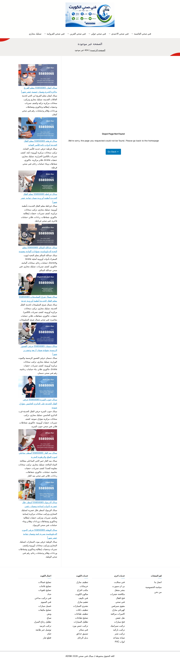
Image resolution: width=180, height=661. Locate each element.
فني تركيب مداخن (43, 598)
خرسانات (84, 586)
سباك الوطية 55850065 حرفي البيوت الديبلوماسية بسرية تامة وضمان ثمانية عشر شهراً (39, 534)
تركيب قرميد (45, 626)
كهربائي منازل (118, 610)
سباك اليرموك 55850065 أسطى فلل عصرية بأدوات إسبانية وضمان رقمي (39, 504)
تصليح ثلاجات (45, 586)
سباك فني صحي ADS (79, 656)
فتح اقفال (120, 598)
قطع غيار (47, 637)
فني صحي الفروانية (55, 33)
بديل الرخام (83, 637)
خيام (49, 633)
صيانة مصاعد (119, 637)
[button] (133, 34)
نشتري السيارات (80, 606)
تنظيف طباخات (81, 614)
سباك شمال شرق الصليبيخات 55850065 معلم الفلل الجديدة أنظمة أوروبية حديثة (38, 299)
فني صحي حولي (98, 33)
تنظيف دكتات (82, 610)
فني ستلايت (119, 582)
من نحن (158, 592)
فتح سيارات (119, 621)
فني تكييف (83, 598)
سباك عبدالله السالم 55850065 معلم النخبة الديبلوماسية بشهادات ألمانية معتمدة (38, 249)
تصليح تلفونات (44, 590)
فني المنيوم (46, 602)
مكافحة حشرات (117, 594)
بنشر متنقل (119, 590)
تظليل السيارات (81, 621)
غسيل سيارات (44, 606)
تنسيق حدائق (82, 633)
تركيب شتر (120, 633)
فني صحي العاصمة (142, 33)
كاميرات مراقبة (118, 614)
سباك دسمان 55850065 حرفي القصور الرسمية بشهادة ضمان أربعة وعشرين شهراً (39, 350)
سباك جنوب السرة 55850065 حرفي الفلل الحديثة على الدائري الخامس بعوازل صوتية (38, 403)
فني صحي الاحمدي (119, 33)
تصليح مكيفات (44, 610)
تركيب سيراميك (117, 626)
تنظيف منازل (82, 582)
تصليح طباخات (81, 618)
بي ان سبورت (118, 586)
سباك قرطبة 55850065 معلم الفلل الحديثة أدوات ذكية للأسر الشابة (40, 143)
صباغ (49, 618)
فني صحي (120, 602)
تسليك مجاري (35, 33)
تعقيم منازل (82, 602)
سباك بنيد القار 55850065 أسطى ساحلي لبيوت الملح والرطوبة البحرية (38, 455)
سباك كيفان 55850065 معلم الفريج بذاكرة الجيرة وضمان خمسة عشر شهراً (39, 90)
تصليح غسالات (44, 582)
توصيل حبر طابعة (43, 629)
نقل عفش (120, 618)
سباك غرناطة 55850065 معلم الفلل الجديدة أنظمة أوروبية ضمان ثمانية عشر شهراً (39, 198)
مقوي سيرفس (118, 606)
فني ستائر (83, 629)
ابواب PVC (120, 641)
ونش (49, 614)
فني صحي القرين (78, 33)
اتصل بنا (158, 582)
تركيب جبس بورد (80, 626)
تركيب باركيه (119, 629)
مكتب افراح (82, 590)
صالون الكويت (81, 594)
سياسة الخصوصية (153, 587)
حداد (49, 594)
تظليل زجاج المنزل (42, 621)
